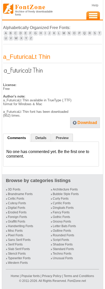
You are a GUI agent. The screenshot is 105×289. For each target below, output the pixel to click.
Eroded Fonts (17, 212)
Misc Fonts (15, 230)
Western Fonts (18, 263)
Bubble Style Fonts (66, 194)
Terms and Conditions (79, 276)
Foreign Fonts (17, 217)
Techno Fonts (62, 253)
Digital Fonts (16, 208)
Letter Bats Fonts (64, 226)
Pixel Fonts (15, 235)
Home (15, 276)
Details (40, 138)
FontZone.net (77, 281)
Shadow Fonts (63, 244)
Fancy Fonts (61, 212)
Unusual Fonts (63, 258)
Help (95, 5)
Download (87, 122)
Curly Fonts (61, 198)
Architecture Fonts (65, 189)
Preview (62, 138)
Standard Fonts (63, 249)
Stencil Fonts (17, 253)
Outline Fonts (62, 230)
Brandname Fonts (20, 194)
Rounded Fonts (63, 235)
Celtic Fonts (16, 198)
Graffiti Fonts (16, 221)
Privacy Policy (51, 276)
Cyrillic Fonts (62, 203)
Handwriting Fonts (20, 226)
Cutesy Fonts (17, 203)
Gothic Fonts (61, 217)
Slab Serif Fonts (19, 249)
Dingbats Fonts (63, 208)
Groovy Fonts (62, 221)
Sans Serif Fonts (19, 240)
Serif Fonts (15, 244)
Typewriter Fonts (19, 258)
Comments (16, 138)
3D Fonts (14, 189)
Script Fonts (61, 240)
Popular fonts (30, 276)
